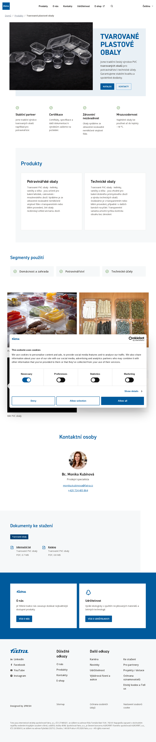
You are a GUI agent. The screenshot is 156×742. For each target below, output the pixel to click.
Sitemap (61, 704)
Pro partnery (131, 664)
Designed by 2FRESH (20, 705)
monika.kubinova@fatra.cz (78, 485)
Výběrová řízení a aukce (100, 677)
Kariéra (94, 659)
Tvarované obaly (19, 536)
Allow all (122, 400)
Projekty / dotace (133, 670)
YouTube (19, 670)
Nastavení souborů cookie (132, 706)
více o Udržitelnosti (98, 618)
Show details (131, 391)
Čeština (146, 6)
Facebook (19, 664)
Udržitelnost (83, 6)
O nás (55, 6)
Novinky (94, 664)
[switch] (61, 379)
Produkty (43, 6)
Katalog (107, 86)
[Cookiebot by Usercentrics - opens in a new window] (131, 339)
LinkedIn (19, 659)
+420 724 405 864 (78, 490)
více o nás (24, 618)
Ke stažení (129, 659)
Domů (8, 15)
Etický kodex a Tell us (134, 686)
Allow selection (78, 400)
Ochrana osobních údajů (99, 706)
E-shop (98, 6)
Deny (33, 400)
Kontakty (67, 6)
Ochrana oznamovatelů (131, 677)
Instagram (20, 675)
